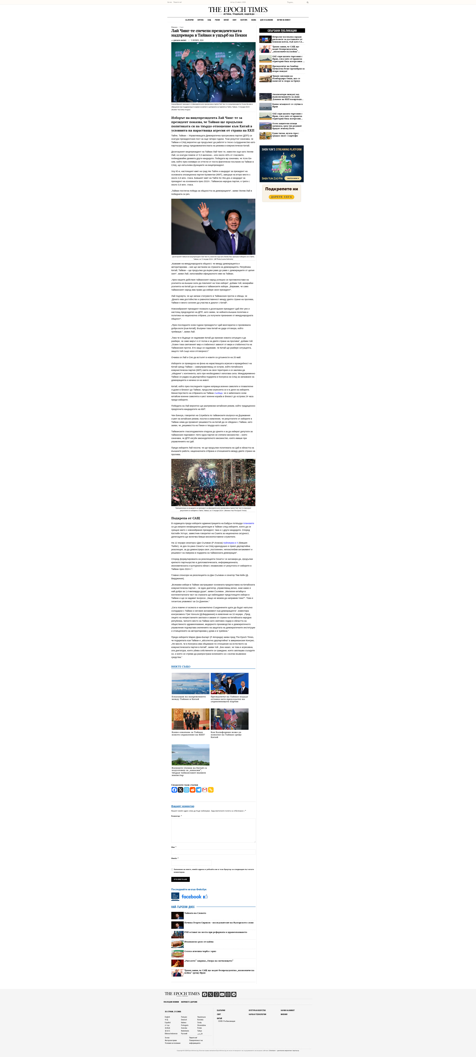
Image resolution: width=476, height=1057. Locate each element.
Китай (226, 19)
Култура (243, 19)
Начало (174, 27)
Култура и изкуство (257, 1010)
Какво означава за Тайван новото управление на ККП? (188, 733)
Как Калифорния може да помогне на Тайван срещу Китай (226, 734)
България (189, 19)
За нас (169, 2)
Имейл (175, 858)
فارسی (200, 1034)
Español (168, 1023)
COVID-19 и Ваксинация (226, 1021)
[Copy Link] (211, 790)
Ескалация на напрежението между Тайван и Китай (189, 697)
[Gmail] (205, 790)
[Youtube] (222, 994)
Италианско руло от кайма (198, 941)
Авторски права (171, 1040)
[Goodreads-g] (216, 994)
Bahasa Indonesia (171, 1034)
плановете (248, 523)
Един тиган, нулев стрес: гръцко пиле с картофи (285, 134)
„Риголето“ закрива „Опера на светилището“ (208, 961)
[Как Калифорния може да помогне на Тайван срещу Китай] (230, 719)
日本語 (167, 1028)
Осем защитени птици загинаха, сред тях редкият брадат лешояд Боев (287, 126)
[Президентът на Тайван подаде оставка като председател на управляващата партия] (230, 683)
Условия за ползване (172, 1043)
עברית (167, 1025)
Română (200, 1020)
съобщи (218, 393)
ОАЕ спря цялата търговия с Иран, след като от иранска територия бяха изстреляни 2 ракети (288, 59)
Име (174, 847)
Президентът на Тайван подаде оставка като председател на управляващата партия (229, 699)
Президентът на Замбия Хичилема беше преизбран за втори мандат (288, 68)
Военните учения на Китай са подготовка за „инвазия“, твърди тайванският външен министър (189, 771)
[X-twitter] (210, 994)
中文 (166, 1020)
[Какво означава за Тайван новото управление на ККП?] (190, 719)
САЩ (209, 19)
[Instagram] (186, 790)
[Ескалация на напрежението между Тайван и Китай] (190, 685)
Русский (184, 1034)
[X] (180, 790)
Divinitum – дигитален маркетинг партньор (284, 1050)
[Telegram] (198, 790)
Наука (253, 19)
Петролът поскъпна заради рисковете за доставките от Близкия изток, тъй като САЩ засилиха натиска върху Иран (288, 39)
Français (184, 1017)
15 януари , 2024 (197, 40)
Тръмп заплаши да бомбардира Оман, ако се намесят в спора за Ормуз (286, 78)
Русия (217, 19)
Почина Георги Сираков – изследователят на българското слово (219, 922)
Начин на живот (284, 19)
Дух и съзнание (266, 19)
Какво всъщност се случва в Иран (287, 105)
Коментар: (176, 816)
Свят (235, 19)
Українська (201, 1017)
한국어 (167, 1031)
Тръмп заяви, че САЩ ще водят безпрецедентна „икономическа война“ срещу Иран (219, 971)
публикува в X (230, 543)
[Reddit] (192, 790)
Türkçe (199, 1031)
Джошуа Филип (179, 40)
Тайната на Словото (195, 913)
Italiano (183, 1023)
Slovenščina (201, 1025)
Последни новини (171, 1001)
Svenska (184, 1028)
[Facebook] (174, 790)
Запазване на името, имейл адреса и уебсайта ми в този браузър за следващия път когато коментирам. (214, 870)
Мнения (284, 1014)
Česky (199, 1023)
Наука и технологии (257, 1014)
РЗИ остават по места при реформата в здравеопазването (215, 932)
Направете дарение (189, 1001)
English (167, 1017)
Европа (200, 19)
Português (184, 1025)
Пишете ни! (177, 2)
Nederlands (185, 1031)
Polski (199, 1028)
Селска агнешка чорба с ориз (200, 951)
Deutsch (184, 1020)
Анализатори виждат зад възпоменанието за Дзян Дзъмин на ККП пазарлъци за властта (286, 97)
